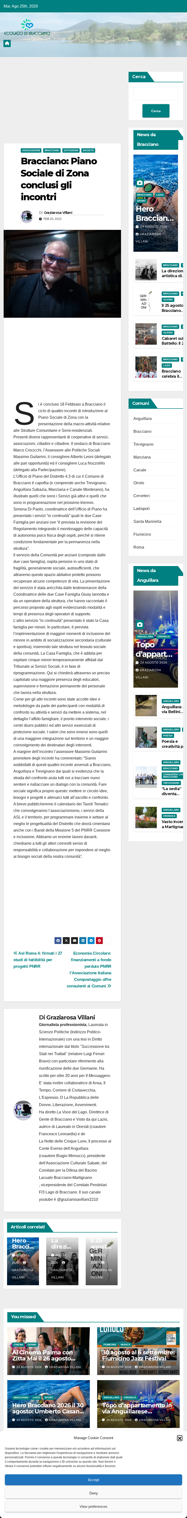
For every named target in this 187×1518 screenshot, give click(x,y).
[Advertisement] (62, 108)
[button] (179, 1437)
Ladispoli (141, 509)
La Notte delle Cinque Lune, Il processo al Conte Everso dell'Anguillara (75, 1145)
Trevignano (143, 444)
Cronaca (164, 636)
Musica (125, 1344)
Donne (32, 1344)
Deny (93, 1493)
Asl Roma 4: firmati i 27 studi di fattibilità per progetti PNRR (37, 960)
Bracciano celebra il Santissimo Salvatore (172, 379)
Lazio (166, 365)
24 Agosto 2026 (153, 226)
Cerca (139, 76)
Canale (139, 470)
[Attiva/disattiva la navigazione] (178, 43)
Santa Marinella (147, 521)
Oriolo (138, 483)
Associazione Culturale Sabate (73, 1163)
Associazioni (31, 150)
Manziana (142, 457)
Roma (138, 547)
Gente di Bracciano (55, 1119)
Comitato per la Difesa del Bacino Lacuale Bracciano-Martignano (68, 1174)
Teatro (168, 299)
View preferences (93, 1506)
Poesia (168, 735)
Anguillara (142, 419)
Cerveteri (141, 496)
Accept (93, 1480)
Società (88, 150)
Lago (159, 194)
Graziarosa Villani (58, 212)
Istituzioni (71, 150)
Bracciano (52, 150)
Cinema (18, 1344)
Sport (141, 201)
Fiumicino (142, 534)
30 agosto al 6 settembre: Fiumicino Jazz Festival (138, 1355)
